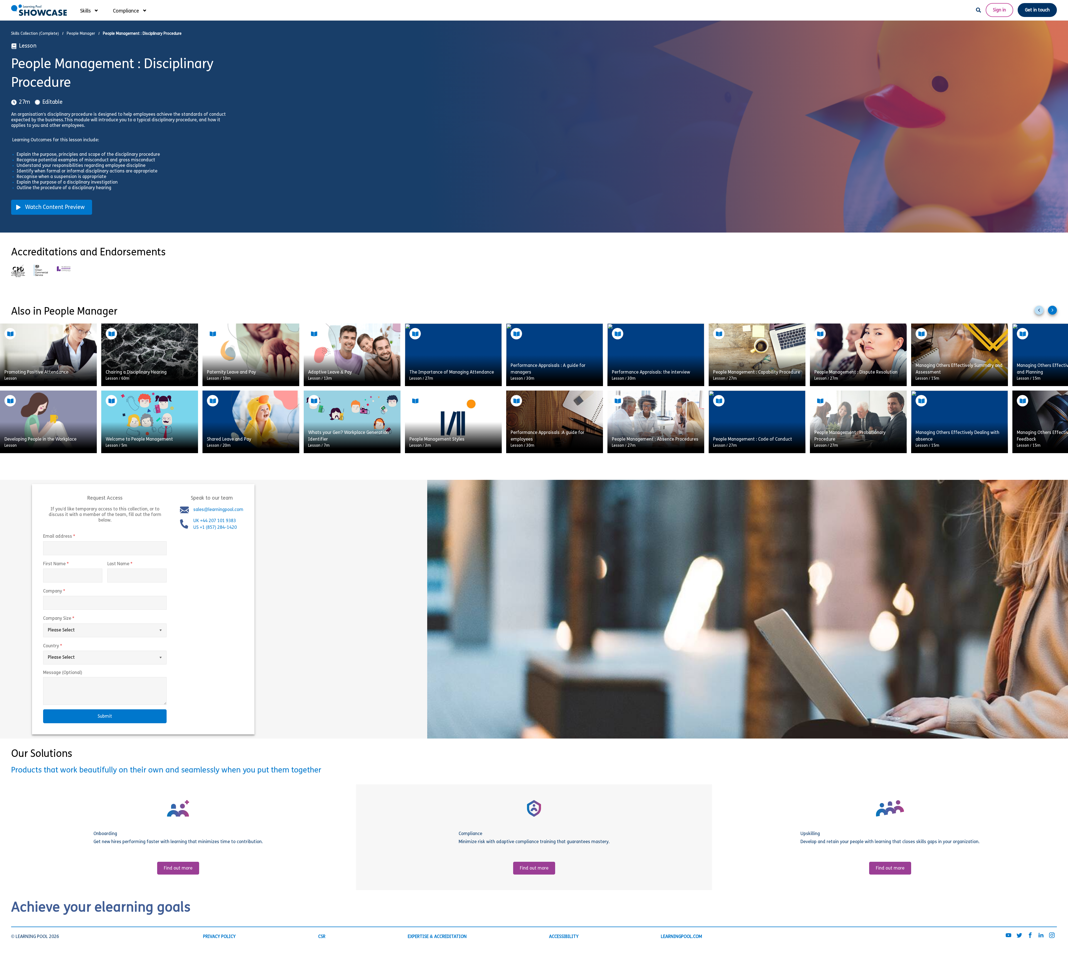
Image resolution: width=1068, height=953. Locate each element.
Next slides (1054, 312)
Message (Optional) (62, 673)
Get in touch (1037, 10)
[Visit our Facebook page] (1030, 935)
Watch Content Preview (55, 207)
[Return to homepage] (39, 10)
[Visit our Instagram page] (1052, 935)
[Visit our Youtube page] (1008, 935)
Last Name (131, 564)
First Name (67, 564)
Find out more (178, 868)
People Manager (81, 34)
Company (65, 591)
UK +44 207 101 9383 (215, 521)
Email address (70, 536)
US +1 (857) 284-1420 (215, 527)
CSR (321, 937)
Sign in (999, 10)
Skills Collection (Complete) (35, 34)
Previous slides (1041, 312)
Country (64, 646)
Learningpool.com (681, 937)
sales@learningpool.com (218, 510)
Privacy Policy (219, 937)
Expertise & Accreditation (437, 937)
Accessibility (563, 937)
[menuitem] (88, 10)
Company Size (70, 618)
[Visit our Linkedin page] (1041, 935)
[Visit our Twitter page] (1019, 935)
